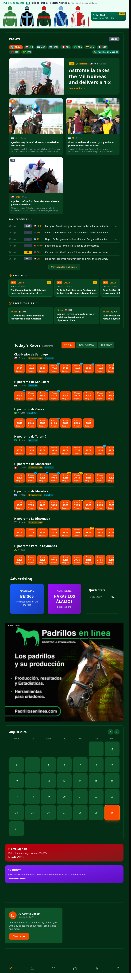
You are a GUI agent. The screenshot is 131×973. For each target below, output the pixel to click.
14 (80, 780)
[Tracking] (53, 968)
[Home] (10, 968)
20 (64, 796)
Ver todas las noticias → (64, 266)
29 (96, 812)
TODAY (68, 345)
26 (48, 812)
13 (64, 780)
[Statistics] (96, 968)
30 (112, 812)
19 (48, 796)
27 (64, 812)
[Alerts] (32, 968)
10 (16, 780)
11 (32, 780)
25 (32, 812)
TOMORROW (86, 345)
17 (16, 796)
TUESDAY (106, 345)
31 (16, 828)
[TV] (75, 968)
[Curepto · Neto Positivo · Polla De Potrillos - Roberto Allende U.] (77, 16)
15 (96, 780)
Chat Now (19, 936)
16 (112, 780)
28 (80, 812)
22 (96, 796)
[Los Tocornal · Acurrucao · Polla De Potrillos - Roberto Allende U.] (43, 16)
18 (32, 796)
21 (80, 796)
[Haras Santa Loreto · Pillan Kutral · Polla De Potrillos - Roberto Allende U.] (60, 16)
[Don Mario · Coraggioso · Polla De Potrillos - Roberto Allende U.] (10, 16)
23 (112, 796)
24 (16, 812)
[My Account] (118, 968)
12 (48, 780)
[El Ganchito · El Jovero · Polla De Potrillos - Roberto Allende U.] (27, 16)
